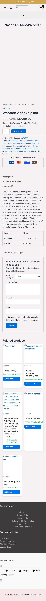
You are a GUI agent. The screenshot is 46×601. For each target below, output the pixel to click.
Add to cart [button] (8, 379)
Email (8, 307)
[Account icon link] (11, 7)
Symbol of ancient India (23, 148)
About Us (23, 512)
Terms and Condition (23, 527)
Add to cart (18, 131)
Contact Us (23, 518)
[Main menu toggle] (4, 7)
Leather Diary (5, 547)
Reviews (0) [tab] (7, 186)
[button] (23, 15)
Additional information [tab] (12, 181)
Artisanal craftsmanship (16, 141)
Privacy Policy (23, 515)
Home (4, 104)
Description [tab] (7, 177)
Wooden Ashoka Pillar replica (29, 151)
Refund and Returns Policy (23, 521)
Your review (12, 282)
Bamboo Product (7, 541)
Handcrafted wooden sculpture (19, 143)
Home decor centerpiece (22, 146)
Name (9, 298)
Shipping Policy (23, 524)
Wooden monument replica (12, 154)
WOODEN (12, 104)
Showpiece (4, 538)
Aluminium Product (8, 544)
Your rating (9, 276)
